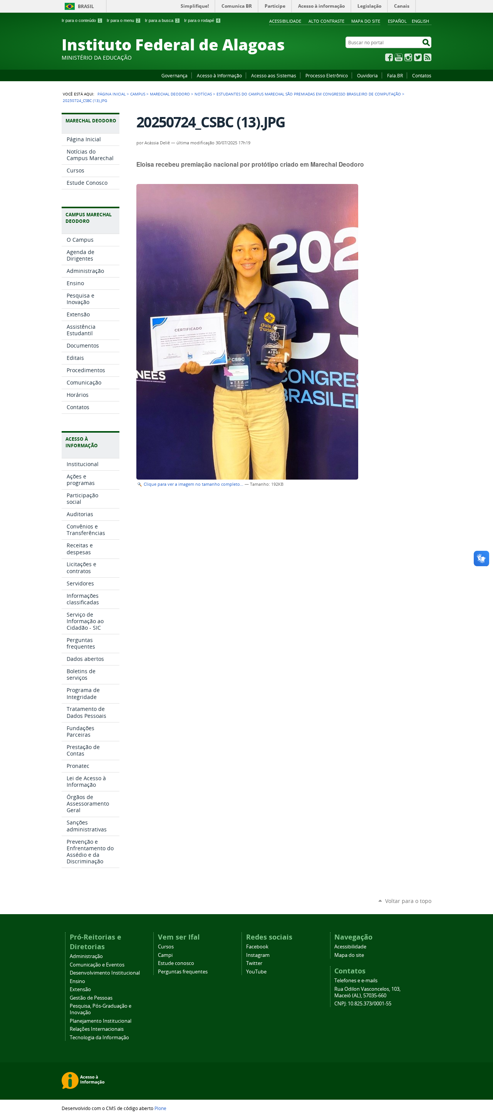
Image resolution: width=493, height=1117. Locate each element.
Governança (174, 75)
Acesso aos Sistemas (273, 75)
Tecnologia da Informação (99, 1037)
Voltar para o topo (408, 901)
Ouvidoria (367, 75)
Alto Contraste (326, 21)
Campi (165, 955)
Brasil (86, 6)
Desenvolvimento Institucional (105, 973)
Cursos (166, 946)
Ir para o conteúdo (81, 20)
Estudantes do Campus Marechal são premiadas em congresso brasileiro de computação (308, 94)
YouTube (398, 57)
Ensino (77, 981)
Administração (86, 956)
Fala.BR (395, 75)
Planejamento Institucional (100, 1021)
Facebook (389, 57)
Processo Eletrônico (326, 75)
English (420, 21)
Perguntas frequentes (183, 971)
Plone (160, 1108)
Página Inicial (111, 94)
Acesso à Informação (219, 75)
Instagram (408, 57)
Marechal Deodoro (170, 94)
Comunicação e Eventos (97, 964)
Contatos (421, 75)
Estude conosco (176, 963)
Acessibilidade (285, 21)
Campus (137, 94)
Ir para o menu (123, 20)
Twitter (418, 57)
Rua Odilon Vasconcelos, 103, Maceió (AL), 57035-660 (367, 992)
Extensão (80, 989)
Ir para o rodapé (201, 20)
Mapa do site (365, 21)
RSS (427, 57)
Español (397, 21)
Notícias (203, 94)
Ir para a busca (161, 20)
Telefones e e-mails (355, 980)
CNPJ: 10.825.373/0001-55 (362, 1003)
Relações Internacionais (97, 1029)
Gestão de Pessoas (91, 998)
